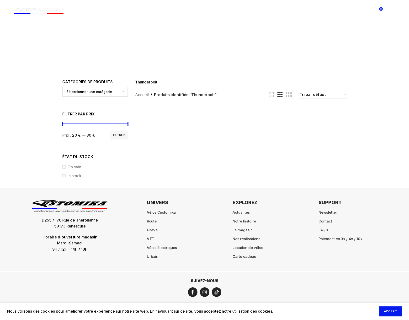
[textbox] (95, 91)
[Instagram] (204, 292)
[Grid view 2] (271, 94)
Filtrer (119, 135)
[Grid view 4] (289, 94)
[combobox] (95, 92)
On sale (74, 167)
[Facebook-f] (192, 292)
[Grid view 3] (280, 94)
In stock (74, 175)
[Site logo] (39, 10)
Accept (390, 311)
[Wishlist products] (368, 10)
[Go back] (149, 45)
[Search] (359, 10)
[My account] (349, 10)
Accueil (142, 94)
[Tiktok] (216, 292)
